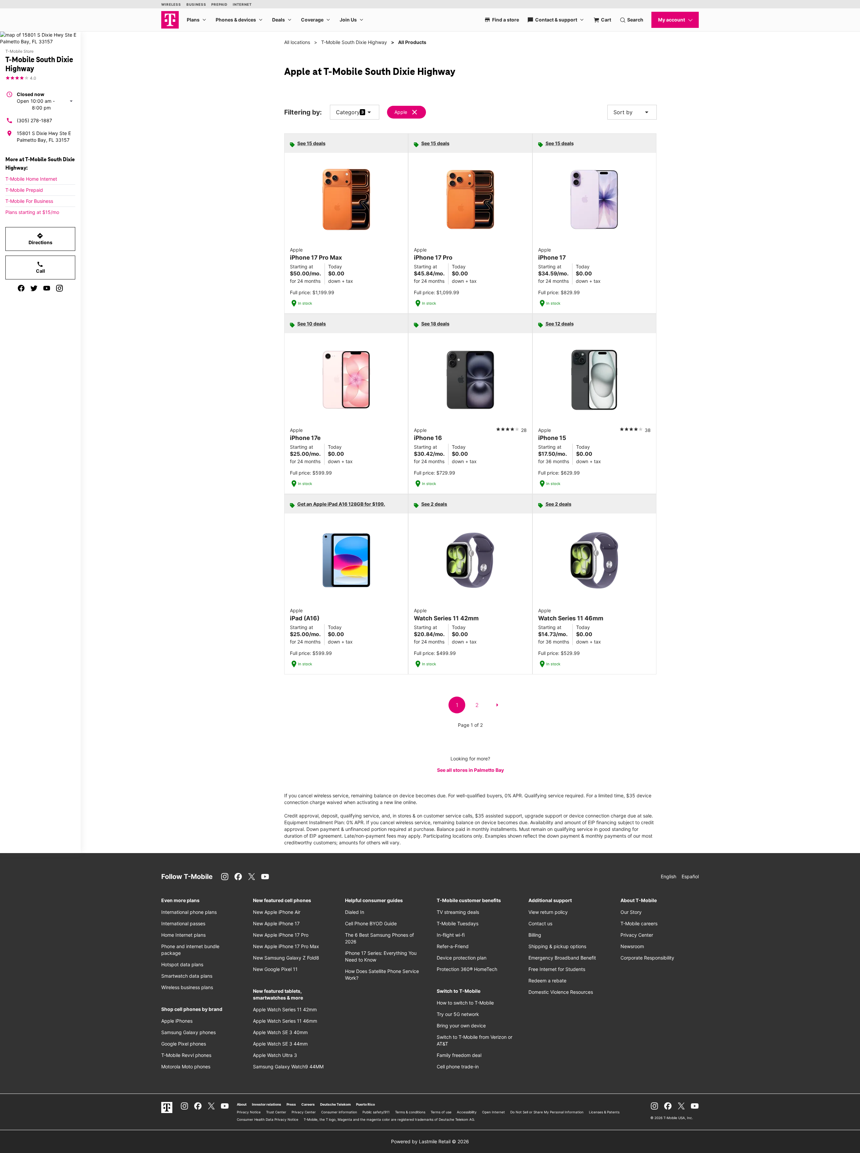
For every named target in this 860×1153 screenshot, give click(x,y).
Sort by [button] (632, 112)
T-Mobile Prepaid (24, 190)
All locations (297, 42)
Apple (400, 112)
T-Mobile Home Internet (31, 179)
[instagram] (59, 288)
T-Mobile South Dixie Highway (354, 42)
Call (40, 267)
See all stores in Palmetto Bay (470, 770)
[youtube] (47, 288)
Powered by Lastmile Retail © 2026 (430, 1141)
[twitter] (34, 288)
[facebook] (21, 288)
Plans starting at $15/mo (32, 212)
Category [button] (348, 112)
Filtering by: (303, 112)
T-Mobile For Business (29, 201)
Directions (40, 238)
